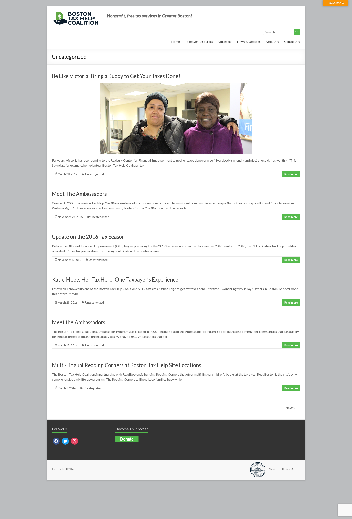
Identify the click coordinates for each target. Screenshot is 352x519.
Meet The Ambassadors (79, 194)
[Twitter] (65, 440)
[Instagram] (74, 440)
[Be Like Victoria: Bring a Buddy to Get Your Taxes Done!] (176, 85)
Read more (291, 174)
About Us (272, 41)
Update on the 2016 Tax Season (88, 236)
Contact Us (292, 41)
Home (175, 41)
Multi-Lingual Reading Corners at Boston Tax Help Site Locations (126, 365)
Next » (290, 408)
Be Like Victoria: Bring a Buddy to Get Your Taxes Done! (116, 76)
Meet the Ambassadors (78, 322)
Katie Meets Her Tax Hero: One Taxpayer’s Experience (115, 279)
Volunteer (225, 41)
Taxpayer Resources (199, 41)
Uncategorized (94, 174)
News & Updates (249, 41)
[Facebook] (56, 440)
